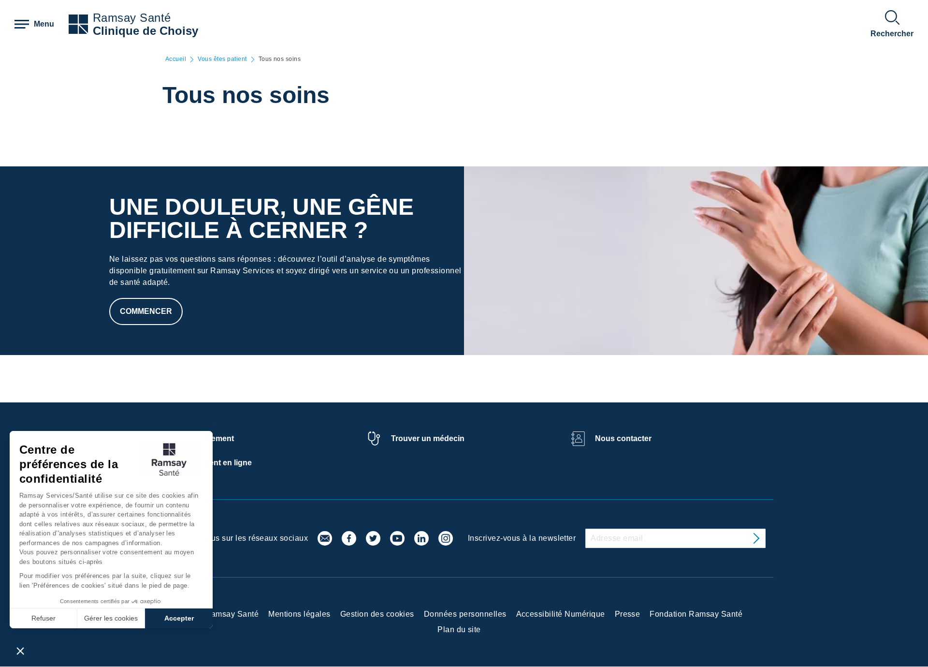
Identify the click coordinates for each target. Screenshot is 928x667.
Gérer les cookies (111, 618)
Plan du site (459, 629)
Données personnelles (465, 614)
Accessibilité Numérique (560, 614)
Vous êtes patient (222, 59)
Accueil (175, 59)
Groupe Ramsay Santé (217, 614)
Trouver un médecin (427, 438)
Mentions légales (299, 614)
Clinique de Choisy (145, 30)
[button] (20, 650)
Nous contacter (623, 438)
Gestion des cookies (377, 614)
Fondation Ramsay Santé (696, 614)
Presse (627, 614)
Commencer (146, 311)
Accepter (179, 618)
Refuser (43, 618)
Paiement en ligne (219, 463)
